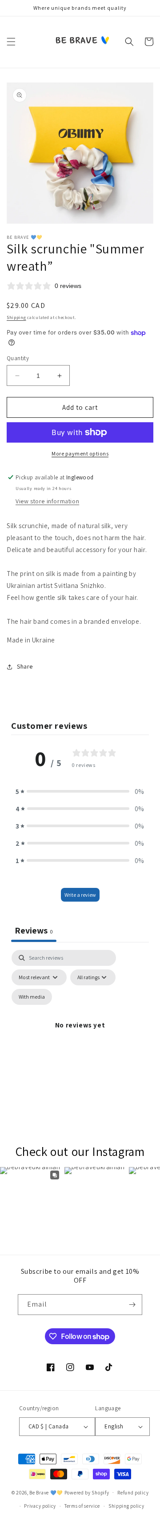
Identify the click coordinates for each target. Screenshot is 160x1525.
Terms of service (82, 1506)
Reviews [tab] (34, 930)
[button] (11, 41)
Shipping (16, 317)
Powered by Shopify (86, 1492)
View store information (47, 501)
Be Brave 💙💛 (46, 1492)
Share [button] (25, 666)
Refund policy (132, 1493)
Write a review (80, 894)
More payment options (80, 453)
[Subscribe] (132, 1304)
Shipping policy (126, 1506)
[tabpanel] (80, 1035)
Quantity (18, 358)
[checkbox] (32, 997)
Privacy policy (40, 1506)
